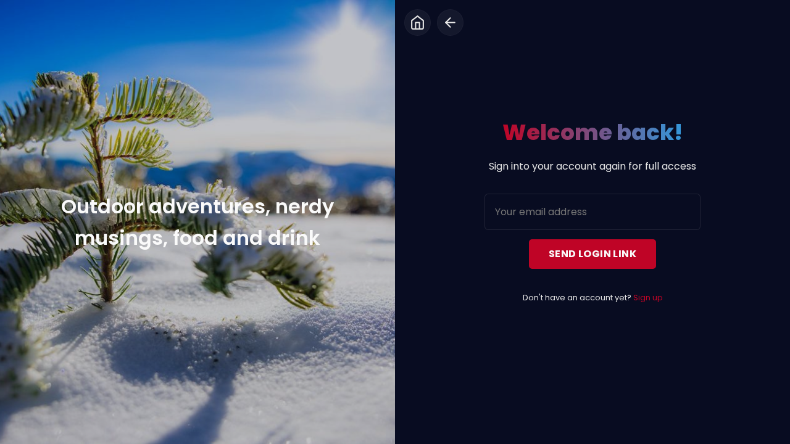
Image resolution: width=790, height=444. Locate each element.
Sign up (648, 297)
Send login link (592, 254)
